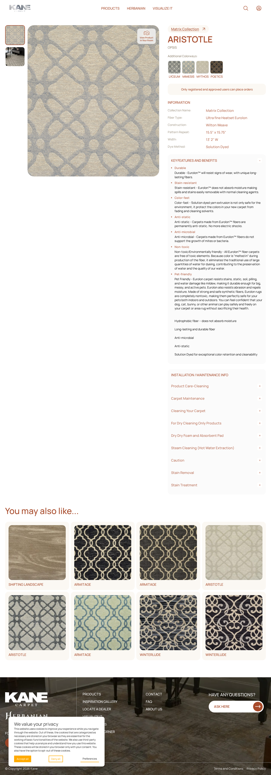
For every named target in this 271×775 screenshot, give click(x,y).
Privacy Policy (256, 768)
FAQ (149, 701)
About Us (154, 709)
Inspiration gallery (100, 701)
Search (246, 8)
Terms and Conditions (228, 768)
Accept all (23, 759)
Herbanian (136, 8)
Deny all (55, 759)
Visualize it (163, 8)
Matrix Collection (185, 29)
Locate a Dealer (97, 709)
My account (259, 8)
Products (110, 8)
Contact (154, 694)
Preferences (90, 758)
